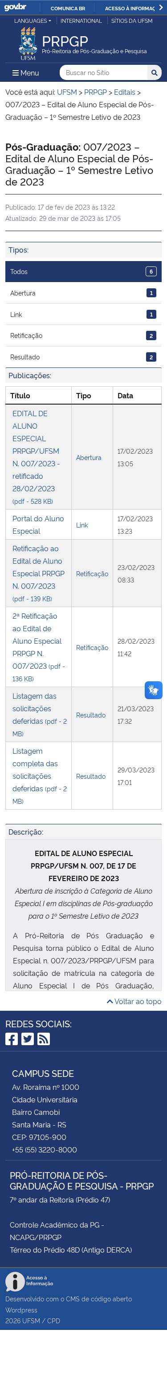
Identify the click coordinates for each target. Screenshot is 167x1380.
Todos (81, 271)
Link (81, 314)
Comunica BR (68, 8)
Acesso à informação (134, 8)
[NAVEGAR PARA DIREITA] (161, 7)
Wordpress (21, 1309)
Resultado (81, 356)
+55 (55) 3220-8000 (44, 1149)
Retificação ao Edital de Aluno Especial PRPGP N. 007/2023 (38, 573)
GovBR (15, 7)
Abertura (81, 292)
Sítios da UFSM (132, 20)
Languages (30, 20)
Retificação (81, 335)
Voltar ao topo (137, 1001)
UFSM (31, 1320)
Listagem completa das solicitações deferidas (39, 775)
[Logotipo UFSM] (28, 41)
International (81, 20)
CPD (53, 1320)
